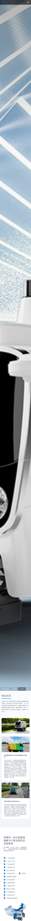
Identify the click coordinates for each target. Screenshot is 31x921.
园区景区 (14, 689)
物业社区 (22, 689)
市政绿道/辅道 (5, 689)
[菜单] (28, 2)
